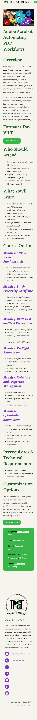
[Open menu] (35, 2)
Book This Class (12, 141)
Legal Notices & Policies (23, 705)
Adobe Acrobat (18, 540)
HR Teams (23, 558)
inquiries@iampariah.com (21, 654)
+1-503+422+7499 (18, 660)
